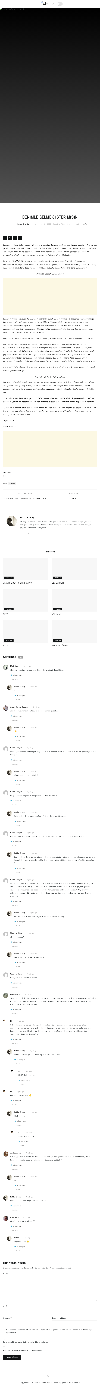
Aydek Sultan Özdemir (19, 707)
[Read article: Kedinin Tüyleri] (74, 631)
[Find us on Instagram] (56, 1375)
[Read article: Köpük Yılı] (74, 600)
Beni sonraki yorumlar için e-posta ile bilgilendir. (26, 1342)
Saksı (6, 645)
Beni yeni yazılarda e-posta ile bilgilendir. (23, 1350)
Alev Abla (14, 1217)
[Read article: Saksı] (25, 631)
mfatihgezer (15, 994)
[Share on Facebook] (5, 238)
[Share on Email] (15, 238)
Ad (5, 1306)
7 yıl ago (27, 666)
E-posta (7, 1318)
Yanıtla (15, 679)
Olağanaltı (58, 582)
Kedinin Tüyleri (60, 645)
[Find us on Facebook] (43, 1375)
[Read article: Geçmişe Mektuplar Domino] (25, 569)
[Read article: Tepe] (25, 600)
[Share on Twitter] (10, 238)
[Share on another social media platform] (20, 238)
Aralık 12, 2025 (43, 224)
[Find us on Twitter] (48, 1375)
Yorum (6, 1273)
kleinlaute (14, 666)
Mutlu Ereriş (23, 224)
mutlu (16, 1238)
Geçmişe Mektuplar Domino (17, 582)
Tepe (5, 614)
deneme (12, 483)
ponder (9, 577)
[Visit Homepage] (47, 4)
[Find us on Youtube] (52, 1375)
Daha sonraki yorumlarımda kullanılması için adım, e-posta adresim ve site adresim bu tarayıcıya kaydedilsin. (49, 1331)
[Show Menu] (4, 4)
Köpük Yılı (57, 614)
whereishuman (44, 1382)
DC (11, 1021)
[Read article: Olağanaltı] (74, 569)
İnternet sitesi (59, 1318)
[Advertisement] (50, 296)
